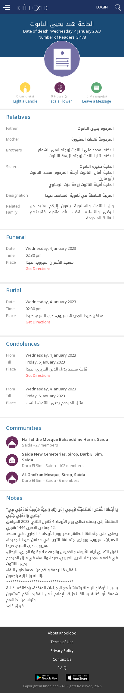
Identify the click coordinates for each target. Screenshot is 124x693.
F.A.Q (62, 667)
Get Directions (38, 268)
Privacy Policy (62, 650)
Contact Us (62, 659)
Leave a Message (96, 101)
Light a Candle (25, 101)
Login (102, 7)
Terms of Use (62, 641)
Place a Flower (60, 101)
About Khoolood (62, 633)
